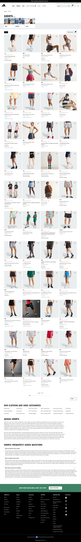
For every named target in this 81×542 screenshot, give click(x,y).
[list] (35, 32)
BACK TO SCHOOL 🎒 (31, 6)
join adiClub (77, 3)
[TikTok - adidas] (71, 511)
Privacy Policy (42, 537)
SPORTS (44, 6)
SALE (39, 6)
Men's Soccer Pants (57, 408)
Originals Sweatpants (58, 413)
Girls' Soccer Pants (33, 408)
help (61, 3)
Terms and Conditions (49, 537)
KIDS (23, 6)
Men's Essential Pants (46, 411)
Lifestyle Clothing (69, 413)
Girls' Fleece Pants (20, 413)
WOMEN (18, 6)
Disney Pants (19, 408)
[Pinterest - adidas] (71, 508)
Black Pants (6, 408)
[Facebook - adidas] (71, 498)
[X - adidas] (71, 504)
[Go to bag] (77, 6)
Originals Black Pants (58, 411)
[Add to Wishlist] (20, 36)
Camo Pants (19, 411)
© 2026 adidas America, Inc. (40, 540)
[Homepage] (4, 5)
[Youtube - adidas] (71, 515)
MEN (13, 6)
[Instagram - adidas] (71, 501)
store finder (58, 3)
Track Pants (68, 408)
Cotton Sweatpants (8, 411)
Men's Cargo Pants (45, 408)
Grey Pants (6, 413)
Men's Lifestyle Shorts (46, 413)
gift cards (72, 3)
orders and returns (66, 3)
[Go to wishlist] (74, 6)
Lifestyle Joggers (32, 413)
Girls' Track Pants (33, 411)
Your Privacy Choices (31, 537)
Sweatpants (68, 411)
